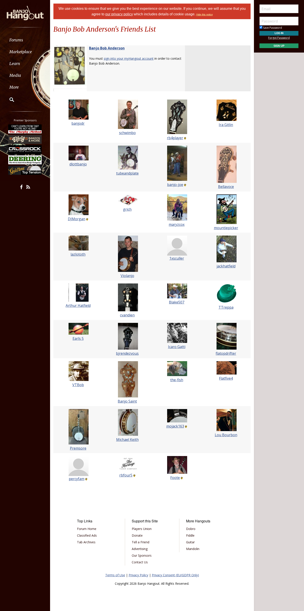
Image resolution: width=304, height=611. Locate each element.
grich (127, 209)
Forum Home (86, 529)
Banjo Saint (127, 401)
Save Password (272, 28)
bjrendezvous (127, 353)
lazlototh (78, 254)
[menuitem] (25, 40)
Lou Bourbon (226, 434)
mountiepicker (226, 227)
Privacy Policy (138, 575)
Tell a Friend (140, 542)
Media (15, 75)
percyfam (76, 478)
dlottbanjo (78, 164)
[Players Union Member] (184, 137)
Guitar (190, 542)
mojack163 (175, 426)
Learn (14, 63)
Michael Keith (127, 439)
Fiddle (190, 535)
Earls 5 (78, 338)
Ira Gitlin (226, 124)
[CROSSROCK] (25, 150)
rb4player (175, 137)
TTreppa (226, 307)
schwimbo (127, 132)
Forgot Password (279, 38)
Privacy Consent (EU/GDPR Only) (175, 575)
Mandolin (192, 549)
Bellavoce (226, 186)
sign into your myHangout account (129, 58)
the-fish (176, 379)
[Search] (9, 99)
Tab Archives (86, 542)
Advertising (140, 549)
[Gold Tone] (25, 170)
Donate (137, 535)
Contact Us (140, 562)
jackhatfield (226, 266)
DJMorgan (76, 218)
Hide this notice (204, 14)
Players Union (142, 529)
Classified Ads (87, 535)
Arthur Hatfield (78, 305)
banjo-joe (175, 184)
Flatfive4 (226, 378)
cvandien (127, 315)
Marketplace (20, 51)
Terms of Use (115, 575)
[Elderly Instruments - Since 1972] (25, 139)
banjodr (78, 123)
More (14, 87)
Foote (175, 477)
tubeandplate (127, 173)
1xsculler (176, 258)
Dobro (190, 529)
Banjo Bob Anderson (107, 48)
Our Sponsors (142, 555)
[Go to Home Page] (25, 12)
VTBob (78, 384)
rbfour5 (125, 475)
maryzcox (176, 224)
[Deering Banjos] (25, 160)
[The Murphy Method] (25, 129)
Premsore (78, 448)
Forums (16, 40)
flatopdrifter (226, 353)
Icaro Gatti (176, 346)
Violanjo (127, 275)
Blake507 (176, 302)
